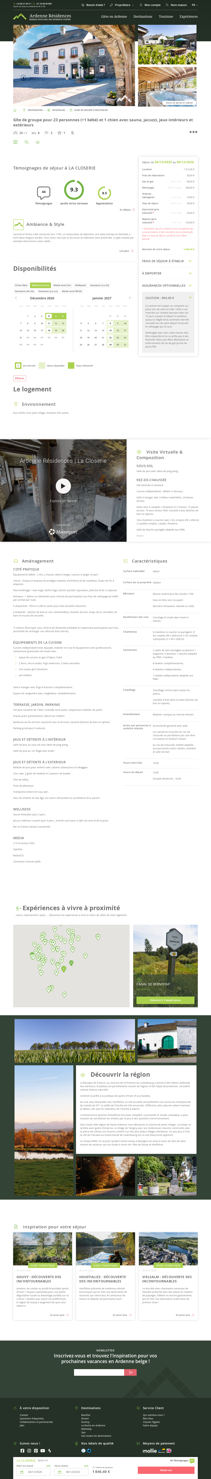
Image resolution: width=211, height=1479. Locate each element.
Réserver (166, 1470)
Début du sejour (24, 1466)
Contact (24, 1415)
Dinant (85, 1418)
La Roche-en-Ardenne (93, 1425)
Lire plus (125, 250)
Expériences (189, 16)
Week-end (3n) (62, 285)
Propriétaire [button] (122, 5)
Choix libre (21, 285)
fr (193, 5)
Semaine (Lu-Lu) (48, 291)
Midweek (80, 285)
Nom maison (178, 5)
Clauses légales (151, 1421)
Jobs (22, 1425)
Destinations (143, 16)
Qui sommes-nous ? (154, 1415)
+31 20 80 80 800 (44, 3)
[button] (63, 969)
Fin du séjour (61, 1466)
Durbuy (85, 1421)
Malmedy (86, 1428)
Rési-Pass (148, 1418)
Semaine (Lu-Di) (99, 285)
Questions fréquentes (32, 1418)
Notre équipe (150, 1425)
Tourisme (166, 16)
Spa (83, 1432)
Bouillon (85, 1415)
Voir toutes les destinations (96, 1435)
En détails (125, 209)
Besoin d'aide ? (95, 5)
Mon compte (152, 5)
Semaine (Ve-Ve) (24, 291)
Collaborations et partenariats (36, 1421)
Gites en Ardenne (114, 16)
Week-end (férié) (72, 291)
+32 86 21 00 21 (23, 3)
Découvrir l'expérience (165, 1000)
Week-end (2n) (40, 285)
